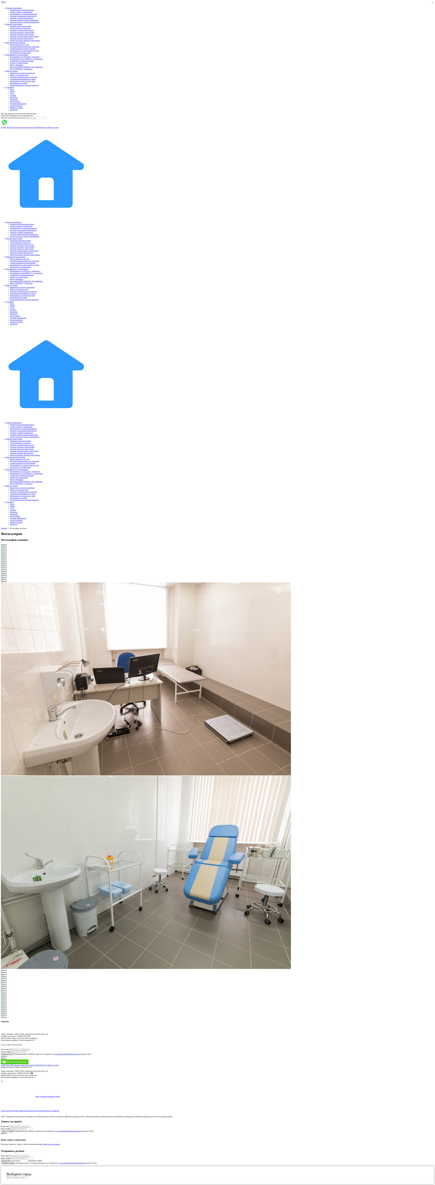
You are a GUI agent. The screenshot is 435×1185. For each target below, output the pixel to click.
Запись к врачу (53, 127)
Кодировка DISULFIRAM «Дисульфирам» (26, 67)
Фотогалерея (15, 102)
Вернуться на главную (51, 1144)
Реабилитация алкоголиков (20, 26)
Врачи (12, 91)
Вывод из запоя (11, 71)
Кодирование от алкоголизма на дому (24, 51)
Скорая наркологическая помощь (22, 49)
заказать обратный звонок (24, 127)
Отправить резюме (8, 1163)
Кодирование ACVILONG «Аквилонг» (25, 57)
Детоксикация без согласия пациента (24, 85)
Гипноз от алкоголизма (19, 63)
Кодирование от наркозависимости (23, 14)
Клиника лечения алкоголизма (22, 30)
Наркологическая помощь (15, 43)
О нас (12, 93)
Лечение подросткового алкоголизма (24, 36)
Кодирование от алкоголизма (16, 55)
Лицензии (14, 100)
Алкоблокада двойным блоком (22, 61)
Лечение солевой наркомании (21, 18)
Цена (12, 89)
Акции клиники (16, 106)
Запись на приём (7, 1131)
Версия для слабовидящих (16, 1062)
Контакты (14, 97)
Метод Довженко (16, 65)
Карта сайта (5, 1111)
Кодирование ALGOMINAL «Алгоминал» (26, 59)
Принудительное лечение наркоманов (24, 22)
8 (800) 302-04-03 (7, 127)
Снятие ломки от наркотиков (21, 12)
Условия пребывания (18, 104)
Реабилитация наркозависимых (22, 10)
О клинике (9, 87)
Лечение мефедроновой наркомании (24, 20)
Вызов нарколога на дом (19, 45)
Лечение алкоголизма (13, 24)
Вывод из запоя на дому (19, 75)
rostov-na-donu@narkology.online (47, 1096)
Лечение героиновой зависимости (23, 16)
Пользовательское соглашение (47, 1111)
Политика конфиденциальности (23, 1111)
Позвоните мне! (7, 1054)
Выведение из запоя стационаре (22, 73)
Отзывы (13, 95)
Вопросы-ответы (16, 108)
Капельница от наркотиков (20, 53)
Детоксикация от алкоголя (20, 28)
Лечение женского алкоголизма (22, 32)
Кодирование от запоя (18, 83)
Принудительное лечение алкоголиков (25, 41)
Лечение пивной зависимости (21, 38)
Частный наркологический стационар (24, 47)
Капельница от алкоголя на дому (22, 81)
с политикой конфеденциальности (66, 1054)
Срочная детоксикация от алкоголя (23, 77)
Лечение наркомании (13, 8)
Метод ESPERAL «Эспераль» (21, 69)
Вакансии (14, 110)
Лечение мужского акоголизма (22, 34)
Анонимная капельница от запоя (22, 79)
